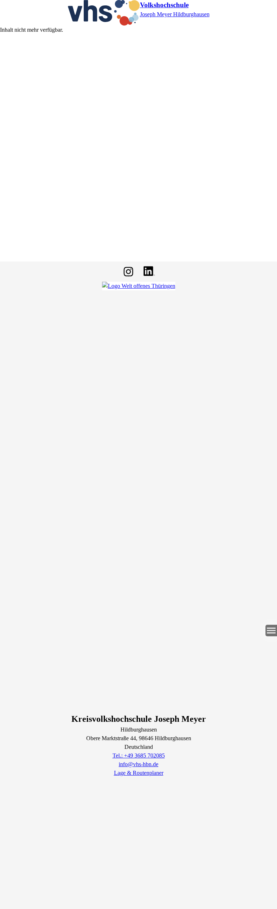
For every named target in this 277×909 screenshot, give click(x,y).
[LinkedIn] (148, 272)
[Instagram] (128, 272)
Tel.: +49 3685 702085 (139, 755)
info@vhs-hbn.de (138, 764)
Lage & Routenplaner (138, 773)
